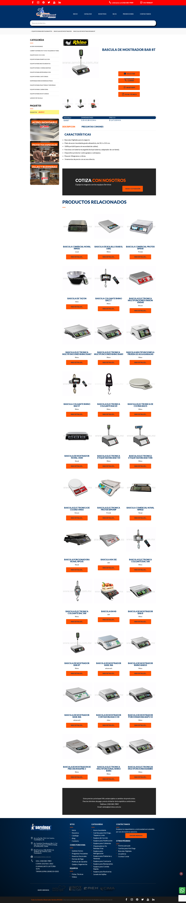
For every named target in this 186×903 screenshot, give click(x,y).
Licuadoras (122, 854)
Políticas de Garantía (79, 862)
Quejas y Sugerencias (79, 864)
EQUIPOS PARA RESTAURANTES (40, 63)
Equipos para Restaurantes (103, 864)
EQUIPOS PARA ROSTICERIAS (39, 94)
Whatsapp (130, 87)
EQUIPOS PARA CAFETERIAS (39, 76)
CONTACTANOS (145, 14)
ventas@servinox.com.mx (111, 807)
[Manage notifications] (181, 873)
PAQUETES (37, 112)
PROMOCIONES (128, 14)
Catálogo (75, 836)
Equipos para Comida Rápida (101, 867)
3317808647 (148, 3)
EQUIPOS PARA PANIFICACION (40, 59)
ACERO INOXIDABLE (36, 46)
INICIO (75, 14)
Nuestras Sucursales (79, 856)
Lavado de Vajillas (99, 874)
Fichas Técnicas (77, 874)
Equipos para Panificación (102, 841)
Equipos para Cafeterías (102, 843)
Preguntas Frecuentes (80, 853)
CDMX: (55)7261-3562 (44, 864)
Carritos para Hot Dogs (127, 848)
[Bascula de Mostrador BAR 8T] (80, 62)
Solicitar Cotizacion (129, 74)
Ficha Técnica (131, 94)
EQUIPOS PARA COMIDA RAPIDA (40, 68)
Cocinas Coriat (123, 856)
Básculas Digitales (125, 851)
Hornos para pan (124, 846)
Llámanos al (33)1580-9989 (122, 3)
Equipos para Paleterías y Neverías (102, 857)
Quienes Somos (77, 851)
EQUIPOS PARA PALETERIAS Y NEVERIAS (43, 85)
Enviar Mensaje (136, 835)
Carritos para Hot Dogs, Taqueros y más (102, 834)
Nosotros (75, 833)
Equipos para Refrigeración (98, 852)
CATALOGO (88, 14)
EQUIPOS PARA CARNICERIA (39, 89)
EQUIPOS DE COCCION (37, 55)
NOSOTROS (102, 14)
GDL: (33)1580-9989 (43, 861)
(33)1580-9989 (113, 804)
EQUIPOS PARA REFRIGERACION (40, 72)
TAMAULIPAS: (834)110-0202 (47, 871)
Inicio (74, 830)
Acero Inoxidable (99, 830)
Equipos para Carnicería (102, 861)
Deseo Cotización (132, 189)
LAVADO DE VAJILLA (36, 98)
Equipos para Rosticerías (102, 872)
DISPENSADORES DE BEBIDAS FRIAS (41, 81)
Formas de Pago (78, 859)
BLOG (114, 14)
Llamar (130, 81)
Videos (74, 877)
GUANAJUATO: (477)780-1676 (46, 867)
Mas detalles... (77, 257)
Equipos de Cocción (100, 838)
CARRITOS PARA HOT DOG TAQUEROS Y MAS (44, 51)
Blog (73, 838)
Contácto (75, 841)
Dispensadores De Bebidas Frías (100, 847)
